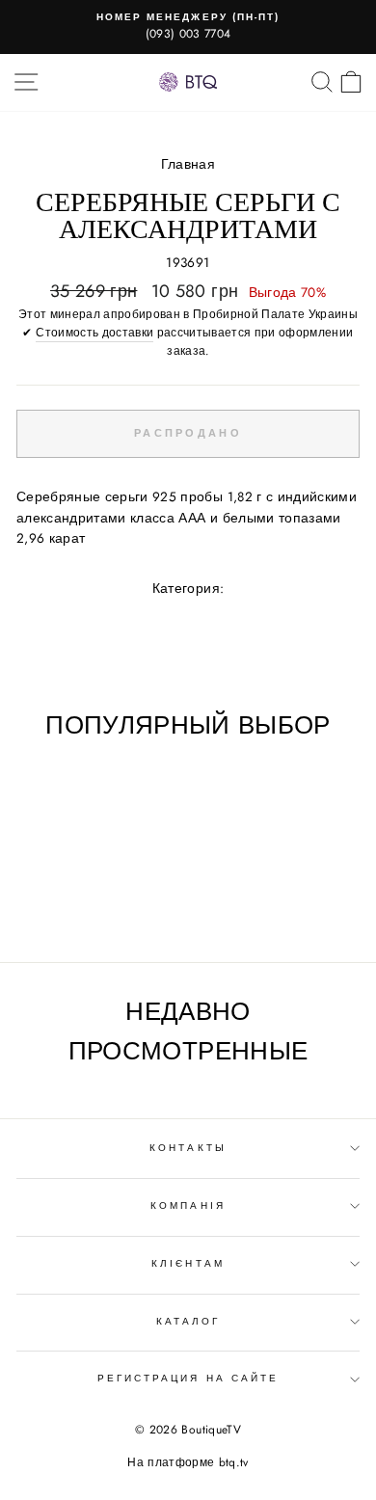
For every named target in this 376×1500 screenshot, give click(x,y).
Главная (188, 164)
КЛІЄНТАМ (187, 1263)
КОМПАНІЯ (187, 1205)
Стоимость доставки (94, 332)
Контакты (187, 1147)
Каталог (188, 1321)
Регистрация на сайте (188, 1378)
